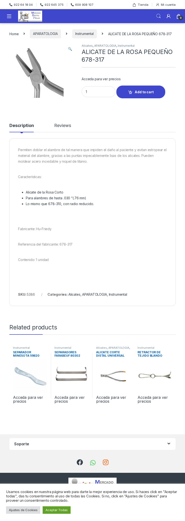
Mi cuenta (168, 5)
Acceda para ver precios (101, 79)
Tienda (143, 5)
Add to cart (144, 92)
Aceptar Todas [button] (56, 510)
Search (158, 16)
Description (21, 125)
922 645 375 (54, 5)
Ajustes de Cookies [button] (23, 510)
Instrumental (84, 34)
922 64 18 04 (23, 5)
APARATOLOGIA (45, 34)
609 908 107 (84, 5)
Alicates (87, 45)
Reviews (62, 125)
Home (14, 34)
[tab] (21, 127)
